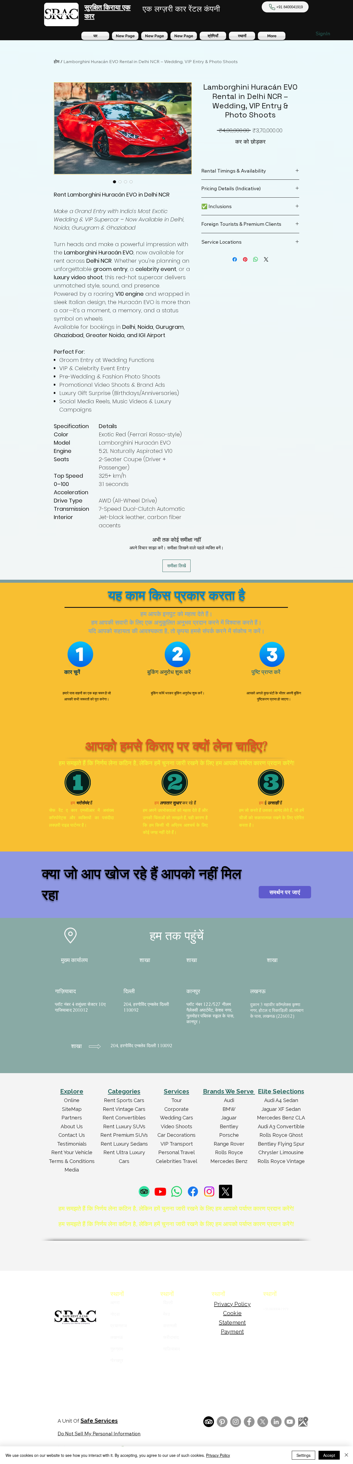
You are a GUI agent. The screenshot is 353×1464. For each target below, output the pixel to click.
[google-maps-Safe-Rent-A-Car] (303, 1421)
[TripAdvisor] (144, 1191)
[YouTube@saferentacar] (289, 1421)
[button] (242, 36)
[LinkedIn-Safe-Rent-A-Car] (276, 1421)
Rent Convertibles (124, 1118)
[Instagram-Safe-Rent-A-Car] (235, 1421)
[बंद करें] (346, 1455)
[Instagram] (209, 1191)
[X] (225, 1191)
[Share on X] (266, 259)
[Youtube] (160, 1191)
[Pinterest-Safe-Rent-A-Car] (222, 1421)
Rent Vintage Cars (124, 1109)
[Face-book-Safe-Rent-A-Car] (249, 1421)
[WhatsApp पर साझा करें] (255, 259)
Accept (329, 1455)
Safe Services (99, 1420)
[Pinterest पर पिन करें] (245, 259)
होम (56, 61)
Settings (303, 1455)
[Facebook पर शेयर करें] (234, 259)
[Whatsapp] (176, 1191)
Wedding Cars (176, 1118)
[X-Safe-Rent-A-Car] (262, 1421)
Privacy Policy (218, 1455)
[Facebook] (193, 1191)
